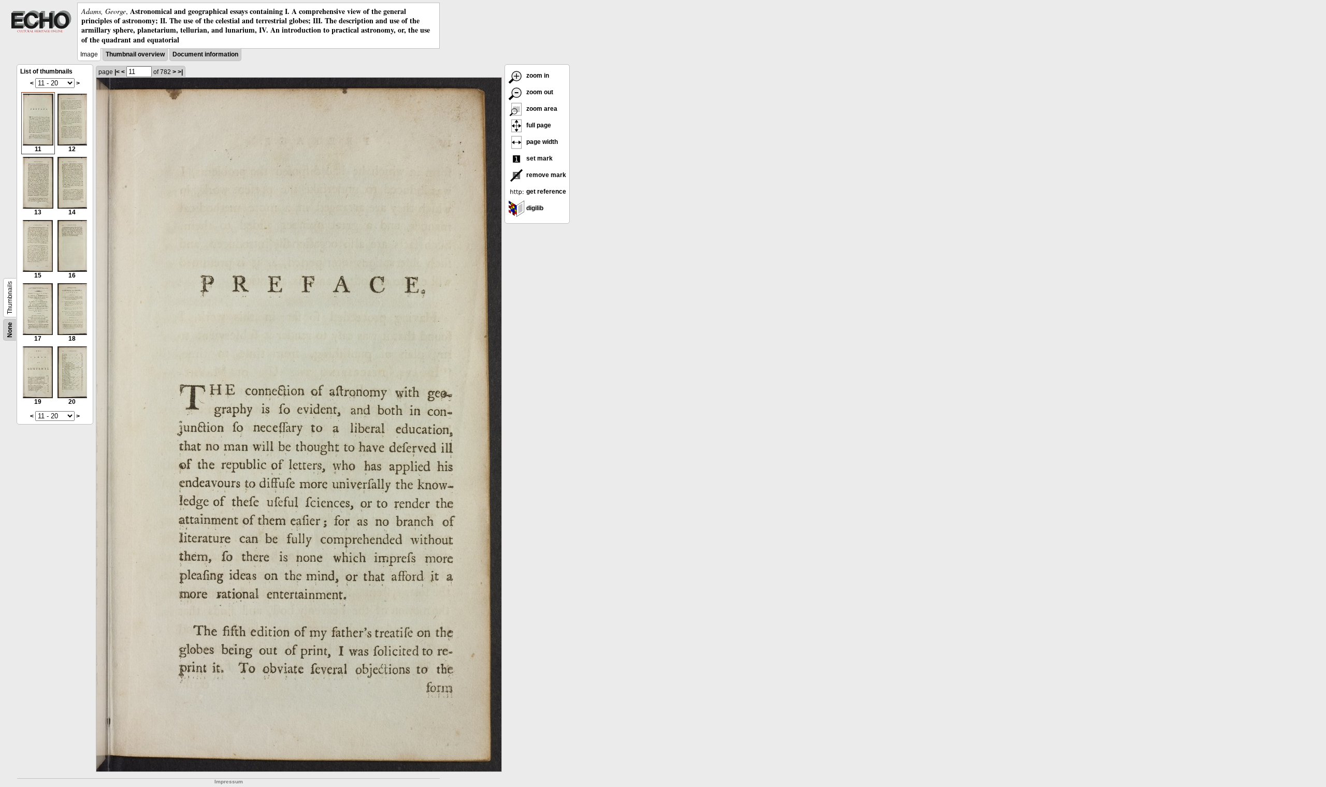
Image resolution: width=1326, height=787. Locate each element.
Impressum (228, 781)
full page (538, 125)
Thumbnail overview (135, 54)
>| (180, 72)
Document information (205, 54)
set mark (539, 158)
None (9, 330)
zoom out (539, 92)
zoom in (537, 75)
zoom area (541, 108)
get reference (545, 191)
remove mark (545, 175)
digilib (534, 208)
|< (117, 72)
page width (541, 141)
